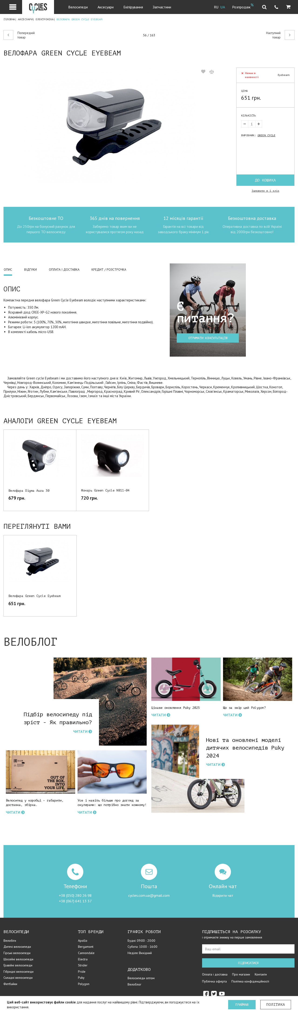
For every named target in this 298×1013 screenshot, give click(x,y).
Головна (9, 19)
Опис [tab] (8, 269)
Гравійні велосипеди (17, 965)
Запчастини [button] (162, 7)
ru (216, 7)
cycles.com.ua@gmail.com (149, 895)
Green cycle (266, 135)
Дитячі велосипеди (17, 947)
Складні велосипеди (18, 977)
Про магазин (241, 974)
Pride (81, 971)
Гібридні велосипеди (18, 971)
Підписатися (248, 963)
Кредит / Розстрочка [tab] (108, 269)
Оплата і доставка (214, 974)
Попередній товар (26, 35)
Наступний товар (273, 35)
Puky (81, 977)
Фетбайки (10, 984)
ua (222, 7)
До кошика (265, 180)
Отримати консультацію (207, 338)
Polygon (83, 984)
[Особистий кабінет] (12, 7)
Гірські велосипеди (16, 953)
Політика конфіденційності (250, 981)
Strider (83, 965)
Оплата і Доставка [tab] (64, 269)
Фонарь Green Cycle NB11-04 (105, 490)
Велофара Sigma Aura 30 (28, 490)
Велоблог (134, 984)
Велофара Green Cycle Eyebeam (34, 596)
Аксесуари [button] (106, 7)
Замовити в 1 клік (265, 190)
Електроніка (45, 19)
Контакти (261, 974)
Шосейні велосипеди (18, 959)
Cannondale (86, 953)
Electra (83, 959)
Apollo (82, 940)
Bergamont (85, 947)
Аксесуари (25, 19)
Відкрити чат (222, 895)
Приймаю (241, 1004)
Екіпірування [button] (133, 7)
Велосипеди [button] (78, 7)
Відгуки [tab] (30, 269)
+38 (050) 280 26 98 (75, 895)
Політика (275, 1005)
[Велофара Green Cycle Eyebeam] (110, 126)
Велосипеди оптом (141, 978)
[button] (288, 7)
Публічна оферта (214, 981)
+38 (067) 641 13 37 (75, 901)
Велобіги (9, 940)
